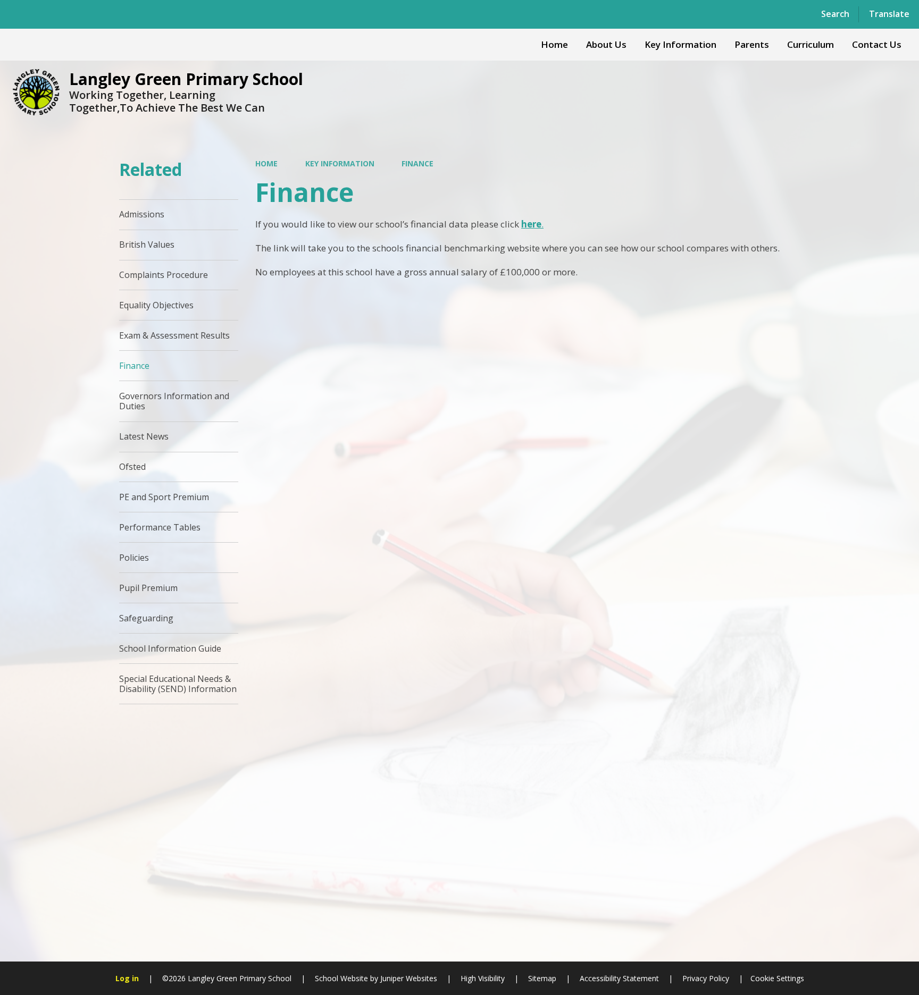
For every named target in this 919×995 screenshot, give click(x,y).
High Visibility (483, 978)
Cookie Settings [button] (777, 978)
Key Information (339, 163)
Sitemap (542, 978)
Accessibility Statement (619, 978)
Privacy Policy (705, 978)
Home (266, 163)
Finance (417, 163)
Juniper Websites (407, 978)
